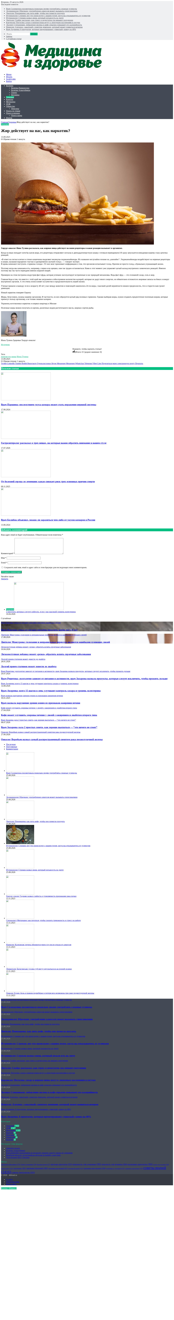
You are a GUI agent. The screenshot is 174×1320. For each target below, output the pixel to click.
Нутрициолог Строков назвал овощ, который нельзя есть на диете (35, 18)
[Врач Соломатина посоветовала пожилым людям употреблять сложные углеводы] (20, 771)
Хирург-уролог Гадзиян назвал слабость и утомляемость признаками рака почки (41, 896)
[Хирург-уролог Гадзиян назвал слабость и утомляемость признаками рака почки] (20, 894)
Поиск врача (16, 115)
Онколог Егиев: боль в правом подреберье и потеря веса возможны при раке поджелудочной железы (50, 993)
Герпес (14, 92)
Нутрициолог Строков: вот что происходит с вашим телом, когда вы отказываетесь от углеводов (48, 16)
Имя (3, 558)
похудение (20, 1168)
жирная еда (6, 357)
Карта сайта (11, 1184)
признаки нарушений (58, 1168)
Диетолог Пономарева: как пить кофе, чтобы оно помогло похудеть (35, 13)
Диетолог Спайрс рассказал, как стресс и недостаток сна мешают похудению (39, 20)
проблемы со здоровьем (115, 1168)
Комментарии (12, 749)
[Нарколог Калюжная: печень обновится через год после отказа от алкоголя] (20, 942)
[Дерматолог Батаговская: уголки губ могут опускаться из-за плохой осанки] (20, 967)
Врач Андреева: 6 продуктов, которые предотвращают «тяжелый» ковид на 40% (41, 29)
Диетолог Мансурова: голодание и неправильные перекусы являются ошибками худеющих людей (55, 642)
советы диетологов (23, 1172)
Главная (4, 122)
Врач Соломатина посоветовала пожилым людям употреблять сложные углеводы (41, 9)
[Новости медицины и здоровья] (53, 70)
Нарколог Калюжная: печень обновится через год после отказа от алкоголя (38, 945)
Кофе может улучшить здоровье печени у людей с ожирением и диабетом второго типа (49, 715)
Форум (9, 118)
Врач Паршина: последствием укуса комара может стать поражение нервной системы (48, 404)
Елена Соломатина (28, 1164)
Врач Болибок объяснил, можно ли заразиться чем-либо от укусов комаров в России (48, 520)
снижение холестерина (134, 1168)
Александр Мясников (10, 1164)
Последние (11, 744)
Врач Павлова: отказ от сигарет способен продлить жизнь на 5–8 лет (39, 629)
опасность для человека (114, 1164)
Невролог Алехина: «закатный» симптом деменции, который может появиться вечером (44, 27)
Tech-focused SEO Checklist (17, 1157)
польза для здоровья (161, 1164)
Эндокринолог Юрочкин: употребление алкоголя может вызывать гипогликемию (41, 11)
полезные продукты (140, 1164)
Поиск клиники (13, 113)
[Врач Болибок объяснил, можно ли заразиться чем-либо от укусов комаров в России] (26, 515)
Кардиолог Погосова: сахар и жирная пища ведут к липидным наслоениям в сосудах (43, 22)
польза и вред (7, 1168)
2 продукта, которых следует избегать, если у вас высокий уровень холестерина (41, 612)
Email (4, 563)
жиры (13, 357)
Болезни (9, 86)
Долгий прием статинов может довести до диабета (28, 666)
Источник (5, 345)
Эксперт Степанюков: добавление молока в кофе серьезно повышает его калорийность (44, 25)
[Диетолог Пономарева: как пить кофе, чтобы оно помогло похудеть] (20, 819)
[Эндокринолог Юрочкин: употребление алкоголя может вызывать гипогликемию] (20, 795)
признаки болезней (37, 1168)
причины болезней (75, 1168)
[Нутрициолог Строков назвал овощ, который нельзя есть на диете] (20, 868)
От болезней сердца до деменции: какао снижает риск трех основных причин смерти (48, 481)
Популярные (11, 747)
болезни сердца (43, 1164)
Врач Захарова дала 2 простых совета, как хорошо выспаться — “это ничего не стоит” (49, 727)
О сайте (9, 1179)
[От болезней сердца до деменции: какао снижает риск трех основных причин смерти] (26, 476)
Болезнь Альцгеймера (20, 90)
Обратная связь (12, 1182)
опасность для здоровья (86, 1164)
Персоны (15, 109)
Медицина (10, 102)
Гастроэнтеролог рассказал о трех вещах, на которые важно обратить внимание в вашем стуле (53, 443)
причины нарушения (95, 1168)
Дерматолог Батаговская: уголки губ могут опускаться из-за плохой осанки (39, 969)
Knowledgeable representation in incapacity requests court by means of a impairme (39, 1153)
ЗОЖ (8, 104)
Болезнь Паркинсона (20, 88)
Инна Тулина (22, 357)
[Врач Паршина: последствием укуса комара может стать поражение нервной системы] (26, 400)
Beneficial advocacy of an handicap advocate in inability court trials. (33, 1155)
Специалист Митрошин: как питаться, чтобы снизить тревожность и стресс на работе (43, 920)
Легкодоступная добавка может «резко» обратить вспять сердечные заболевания (46, 654)
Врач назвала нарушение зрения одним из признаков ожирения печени (40, 703)
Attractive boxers (13, 1148)
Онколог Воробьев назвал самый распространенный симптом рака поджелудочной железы (52, 739)
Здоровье (10, 97)
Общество (10, 106)
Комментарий (8, 553)
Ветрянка (15, 95)
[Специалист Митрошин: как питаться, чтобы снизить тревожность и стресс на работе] (20, 918)
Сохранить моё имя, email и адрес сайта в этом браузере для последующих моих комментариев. (45, 567)
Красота (9, 99)
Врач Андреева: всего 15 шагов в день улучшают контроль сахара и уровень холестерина (51, 690)
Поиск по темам (13, 111)
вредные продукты (61, 1164)
